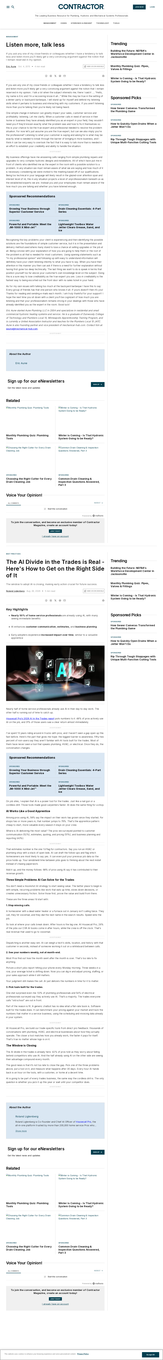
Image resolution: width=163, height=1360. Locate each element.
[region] (55, 499)
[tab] (13, 493)
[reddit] (60, 76)
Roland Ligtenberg (15, 580)
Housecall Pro (83, 1111)
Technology (102, 23)
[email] (64, 76)
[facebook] (46, 76)
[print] (103, 76)
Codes (64, 23)
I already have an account (55, 526)
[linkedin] (51, 76)
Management (50, 23)
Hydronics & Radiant (81, 23)
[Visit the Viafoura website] (97, 505)
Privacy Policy (83, 1354)
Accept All (150, 1355)
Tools (116, 23)
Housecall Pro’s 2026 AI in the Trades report (30, 708)
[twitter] (55, 76)
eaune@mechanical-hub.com (22, 323)
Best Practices (13, 543)
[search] (13, 7)
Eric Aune (11, 66)
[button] (8, 7)
